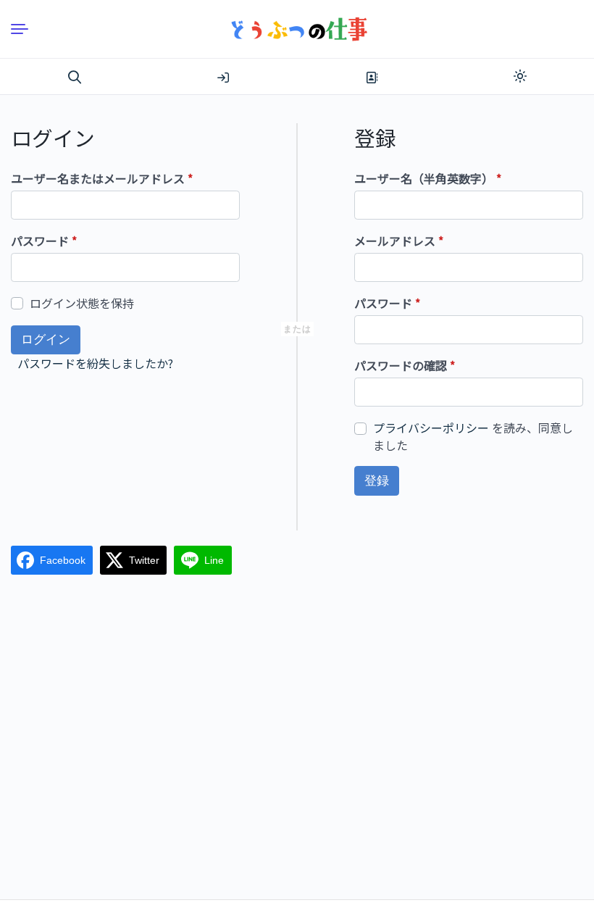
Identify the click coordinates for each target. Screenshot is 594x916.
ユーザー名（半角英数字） (427, 178)
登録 (371, 77)
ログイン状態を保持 (82, 303)
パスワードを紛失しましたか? (95, 363)
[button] (74, 77)
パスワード (44, 240)
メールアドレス (398, 240)
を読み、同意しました (473, 436)
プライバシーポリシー (431, 427)
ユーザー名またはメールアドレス (102, 178)
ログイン (223, 77)
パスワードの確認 (404, 365)
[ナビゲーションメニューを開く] (25, 28)
